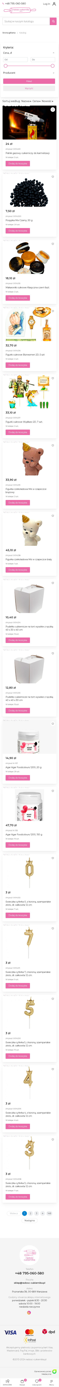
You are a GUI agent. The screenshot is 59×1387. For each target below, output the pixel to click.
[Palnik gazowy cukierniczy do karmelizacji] (29, 123)
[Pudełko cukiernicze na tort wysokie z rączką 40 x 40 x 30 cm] (29, 666)
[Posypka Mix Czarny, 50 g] (29, 190)
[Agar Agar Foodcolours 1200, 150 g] (29, 804)
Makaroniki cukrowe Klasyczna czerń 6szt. (28, 287)
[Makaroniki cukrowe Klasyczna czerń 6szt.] (29, 257)
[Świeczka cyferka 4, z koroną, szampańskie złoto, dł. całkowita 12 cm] (29, 1082)
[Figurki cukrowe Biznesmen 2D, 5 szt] (29, 324)
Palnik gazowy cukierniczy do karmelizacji (27, 153)
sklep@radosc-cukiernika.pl (29, 1283)
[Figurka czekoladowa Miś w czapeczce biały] (29, 529)
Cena (36, 101)
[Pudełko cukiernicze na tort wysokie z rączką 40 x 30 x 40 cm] (29, 596)
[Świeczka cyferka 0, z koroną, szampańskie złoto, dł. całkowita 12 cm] (29, 871)
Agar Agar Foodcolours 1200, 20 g (23, 767)
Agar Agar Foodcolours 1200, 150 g (24, 834)
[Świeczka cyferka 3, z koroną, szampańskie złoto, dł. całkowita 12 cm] (29, 1153)
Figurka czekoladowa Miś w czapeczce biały (29, 559)
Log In (46, 4)
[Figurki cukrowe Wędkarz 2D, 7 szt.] (29, 391)
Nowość (46, 101)
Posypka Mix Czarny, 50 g (19, 220)
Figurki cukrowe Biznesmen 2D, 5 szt (25, 354)
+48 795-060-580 (15, 3)
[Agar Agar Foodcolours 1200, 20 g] (29, 737)
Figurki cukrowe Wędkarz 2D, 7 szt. (24, 422)
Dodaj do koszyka (17, 163)
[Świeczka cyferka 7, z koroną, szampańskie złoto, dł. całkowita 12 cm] (29, 941)
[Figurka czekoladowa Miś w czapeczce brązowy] (29, 458)
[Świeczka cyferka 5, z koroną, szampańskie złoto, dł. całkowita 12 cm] (29, 1012)
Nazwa (25, 101)
